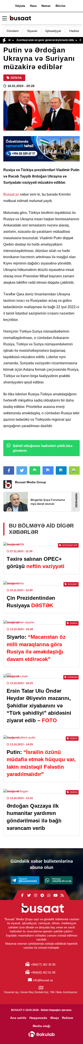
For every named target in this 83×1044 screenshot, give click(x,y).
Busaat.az (11, 194)
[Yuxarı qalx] (70, 1031)
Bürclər (61, 5)
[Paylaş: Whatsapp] (34, 470)
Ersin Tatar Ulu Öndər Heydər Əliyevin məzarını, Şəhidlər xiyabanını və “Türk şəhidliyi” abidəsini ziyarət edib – (39, 705)
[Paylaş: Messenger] (47, 470)
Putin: (41, 763)
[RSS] (62, 895)
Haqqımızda (38, 1018)
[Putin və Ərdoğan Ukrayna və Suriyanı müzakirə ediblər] (41, 111)
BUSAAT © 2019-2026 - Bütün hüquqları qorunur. (41, 1010)
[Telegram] (25, 880)
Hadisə (74, 31)
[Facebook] (22, 895)
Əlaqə (54, 1018)
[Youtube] (55, 895)
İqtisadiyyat (53, 31)
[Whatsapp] (58, 880)
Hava (33, 5)
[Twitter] (29, 895)
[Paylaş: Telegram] (61, 470)
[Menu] (4, 18)
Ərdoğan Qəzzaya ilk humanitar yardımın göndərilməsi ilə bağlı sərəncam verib (34, 817)
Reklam (67, 1018)
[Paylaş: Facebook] (8, 470)
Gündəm (13, 31)
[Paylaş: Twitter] (21, 470)
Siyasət (32, 31)
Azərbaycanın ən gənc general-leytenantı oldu (36, 40)
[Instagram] (36, 895)
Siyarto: (36, 648)
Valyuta (20, 5)
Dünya (16, 77)
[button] (74, 470)
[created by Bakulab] (41, 1034)
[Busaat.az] (20, 19)
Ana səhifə (18, 1018)
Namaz (46, 5)
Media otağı (41, 1026)
